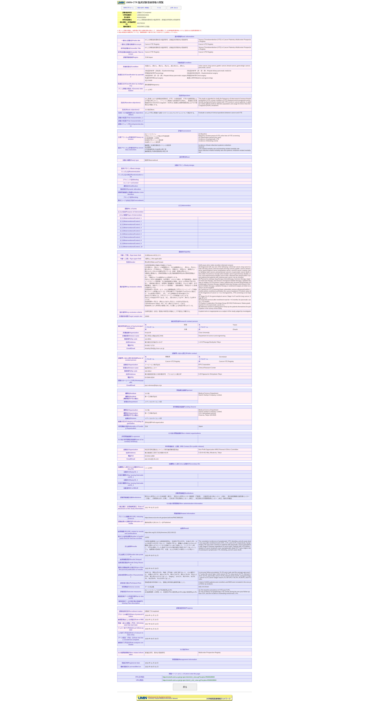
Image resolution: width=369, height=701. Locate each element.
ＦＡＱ (159, 7)
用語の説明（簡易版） (143, 7)
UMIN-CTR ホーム (128, 7)
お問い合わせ (174, 7)
